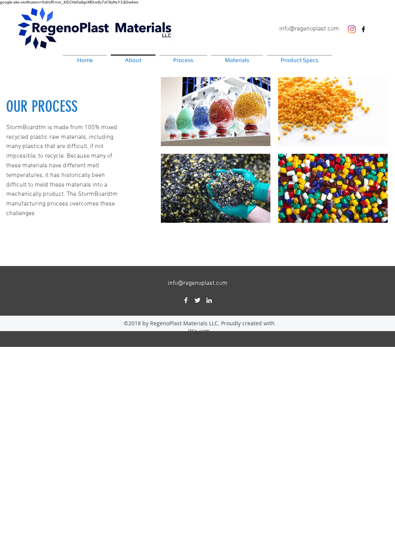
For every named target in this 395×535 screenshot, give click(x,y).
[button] (215, 111)
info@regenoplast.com (309, 29)
